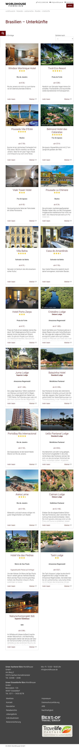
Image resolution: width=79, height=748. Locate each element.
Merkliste (69, 2)
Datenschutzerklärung (50, 702)
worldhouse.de (10, 11)
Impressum (46, 698)
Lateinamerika (28, 11)
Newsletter (10, 706)
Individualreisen (12, 718)
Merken (32, 99)
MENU (70, 5)
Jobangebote (11, 714)
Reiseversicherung (13, 722)
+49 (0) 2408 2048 (42, 2)
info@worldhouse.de (57, 2)
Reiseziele (20, 11)
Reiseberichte (11, 710)
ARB (43, 706)
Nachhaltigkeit (47, 710)
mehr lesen (11, 99)
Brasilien (38, 11)
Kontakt (9, 702)
